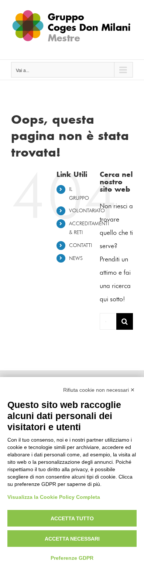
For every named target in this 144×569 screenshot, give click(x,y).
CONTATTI (80, 245)
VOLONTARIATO (87, 211)
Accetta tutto (72, 518)
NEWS (76, 258)
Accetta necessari (72, 539)
